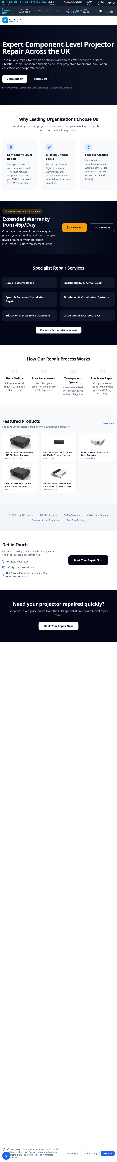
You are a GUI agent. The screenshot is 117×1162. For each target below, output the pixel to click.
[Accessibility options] (6, 1156)
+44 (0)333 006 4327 (87, 11)
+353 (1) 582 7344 (109, 11)
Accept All (107, 1153)
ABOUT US (101, 3)
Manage (74, 1153)
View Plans (76, 227)
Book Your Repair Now (88, 560)
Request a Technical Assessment (58, 330)
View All (107, 423)
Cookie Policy (38, 1154)
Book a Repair (15, 78)
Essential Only (90, 1153)
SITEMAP (111, 3)
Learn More (40, 78)
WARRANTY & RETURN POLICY (73, 3)
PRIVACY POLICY (88, 3)
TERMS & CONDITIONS (52, 3)
